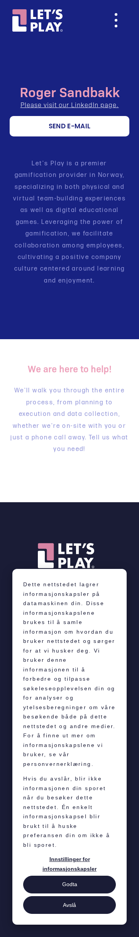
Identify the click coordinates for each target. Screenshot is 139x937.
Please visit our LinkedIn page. (69, 104)
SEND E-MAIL (70, 126)
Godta (69, 884)
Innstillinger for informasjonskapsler (69, 864)
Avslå (69, 905)
